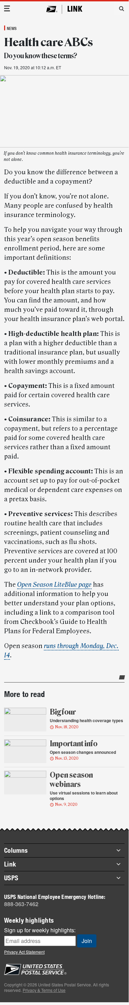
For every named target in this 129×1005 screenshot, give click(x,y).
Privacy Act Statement (24, 952)
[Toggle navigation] (7, 8)
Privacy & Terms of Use (44, 990)
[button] (119, 8)
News (11, 28)
